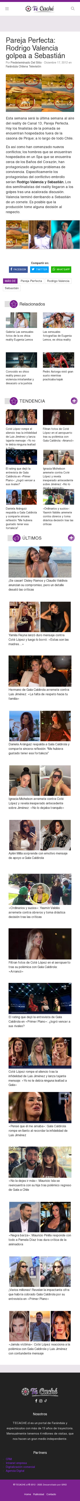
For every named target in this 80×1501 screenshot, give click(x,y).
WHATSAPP (63, 269)
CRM (9, 1459)
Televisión (35, 66)
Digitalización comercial (20, 1466)
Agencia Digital (15, 1470)
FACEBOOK (20, 269)
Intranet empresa (16, 1463)
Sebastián (12, 288)
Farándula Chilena (17, 66)
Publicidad (38, 1494)
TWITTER (41, 269)
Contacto (51, 1494)
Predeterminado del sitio (26, 62)
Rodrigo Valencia (58, 281)
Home (27, 1494)
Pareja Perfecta (31, 281)
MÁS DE (10, 281)
